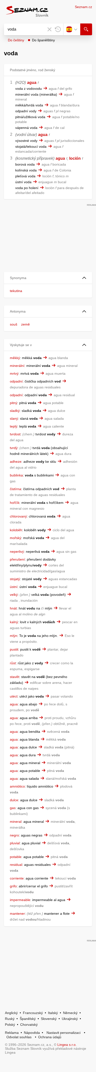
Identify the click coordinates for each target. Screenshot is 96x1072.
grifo (13, 886)
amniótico (17, 786)
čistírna (15, 489)
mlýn (13, 636)
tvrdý (13, 448)
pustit (14, 649)
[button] (48, 278)
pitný (13, 403)
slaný (14, 418)
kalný (14, 622)
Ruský (10, 1019)
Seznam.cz (83, 7)
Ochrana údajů (49, 1037)
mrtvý (14, 373)
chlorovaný (18, 516)
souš (13, 324)
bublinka (16, 475)
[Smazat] (49, 29)
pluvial (15, 843)
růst (13, 663)
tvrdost (15, 434)
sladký (15, 411)
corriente (17, 878)
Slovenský (49, 1019)
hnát (13, 608)
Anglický (11, 1013)
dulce (14, 800)
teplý (13, 426)
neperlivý (17, 551)
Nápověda (32, 1033)
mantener (17, 913)
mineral (15, 822)
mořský (15, 538)
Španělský (28, 1019)
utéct (13, 696)
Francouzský (33, 1013)
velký (14, 595)
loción (75, 158)
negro (14, 835)
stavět (14, 677)
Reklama (12, 1033)
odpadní (16, 381)
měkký (15, 358)
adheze (15, 461)
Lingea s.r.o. (67, 1045)
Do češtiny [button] (16, 40)
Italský (53, 1013)
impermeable (20, 900)
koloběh (16, 530)
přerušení (17, 559)
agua (31, 82)
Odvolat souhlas (19, 1037)
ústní (13, 587)
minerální (17, 366)
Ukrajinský (70, 1019)
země (25, 324)
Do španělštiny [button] (43, 40)
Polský (10, 1025)
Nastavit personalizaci (63, 1033)
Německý (70, 1013)
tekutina (16, 291)
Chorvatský (29, 1025)
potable (15, 857)
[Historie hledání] (57, 29)
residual (16, 865)
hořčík (14, 503)
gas (13, 808)
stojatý (15, 579)
